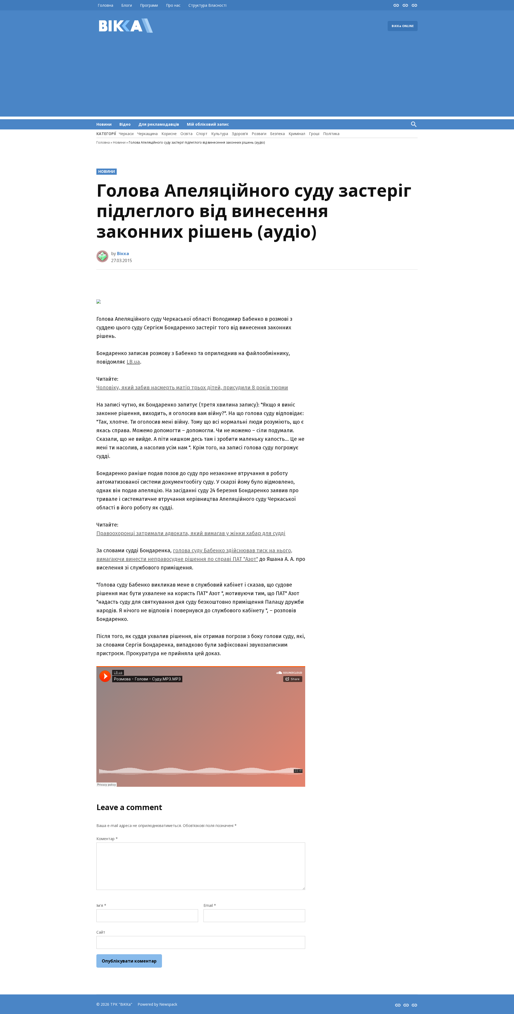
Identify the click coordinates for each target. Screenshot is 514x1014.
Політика (331, 133)
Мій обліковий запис (208, 124)
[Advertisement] (257, 79)
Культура (219, 133)
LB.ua (133, 362)
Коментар (107, 838)
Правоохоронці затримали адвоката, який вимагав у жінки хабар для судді (190, 533)
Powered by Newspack (157, 1004)
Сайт (100, 932)
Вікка (123, 253)
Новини (104, 124)
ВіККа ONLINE (403, 26)
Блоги (126, 5)
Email (209, 905)
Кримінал (297, 133)
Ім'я (101, 905)
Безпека (277, 133)
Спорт (201, 133)
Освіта (186, 133)
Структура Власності (207, 5)
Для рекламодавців (158, 124)
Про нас (173, 5)
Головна (105, 5)
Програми (149, 5)
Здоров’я (240, 133)
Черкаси (126, 133)
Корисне (169, 133)
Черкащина (147, 133)
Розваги (259, 133)
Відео (125, 124)
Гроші (314, 133)
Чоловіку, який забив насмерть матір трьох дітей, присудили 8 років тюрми (192, 387)
